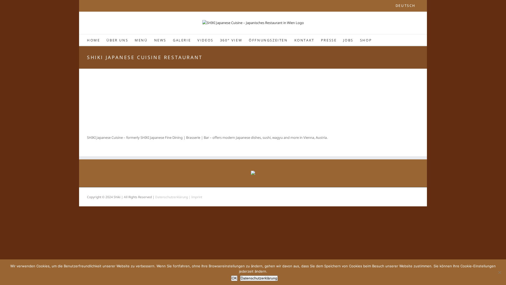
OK (234, 278)
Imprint (196, 197)
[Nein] (499, 272)
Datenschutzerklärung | (173, 197)
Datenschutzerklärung (259, 278)
